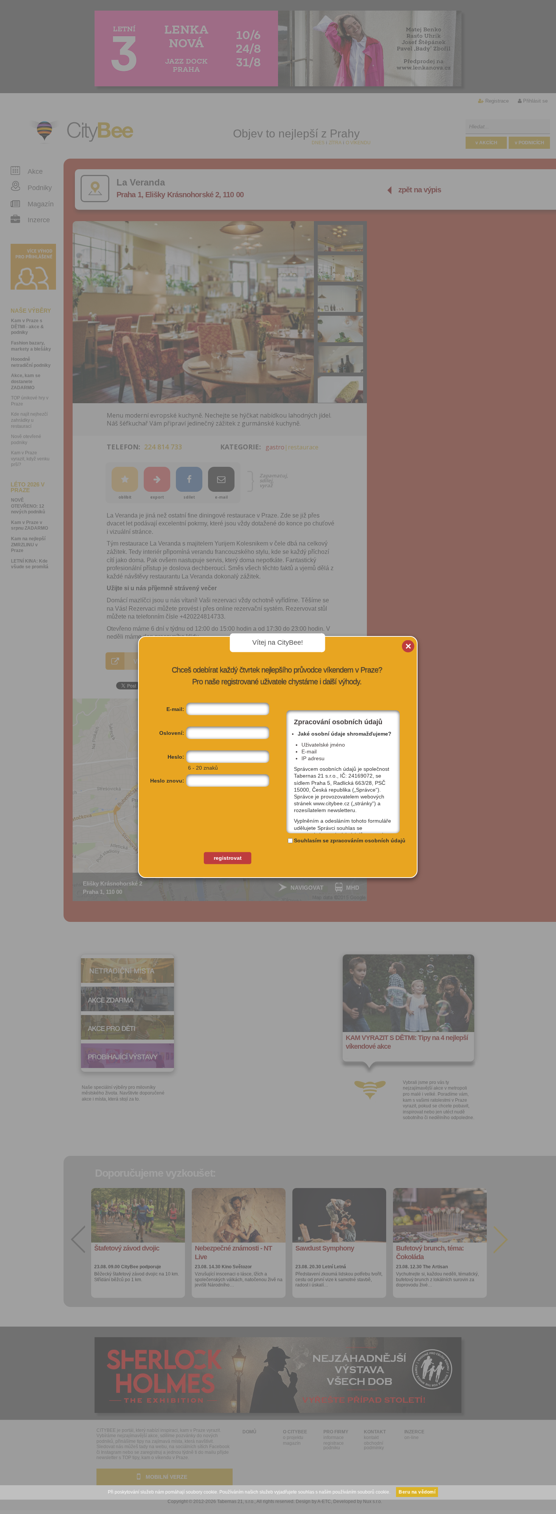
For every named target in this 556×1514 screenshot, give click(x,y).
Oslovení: (171, 733)
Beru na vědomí (417, 1492)
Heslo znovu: (167, 781)
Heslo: (176, 757)
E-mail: (175, 709)
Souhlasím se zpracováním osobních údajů (349, 840)
